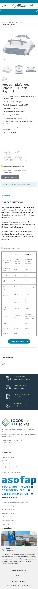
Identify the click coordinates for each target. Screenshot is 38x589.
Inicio (3, 22)
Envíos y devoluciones (8, 513)
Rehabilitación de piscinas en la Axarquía (14, 502)
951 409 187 (6, 460)
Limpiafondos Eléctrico (8, 24)
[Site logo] (19, 6)
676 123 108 (6, 464)
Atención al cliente (7, 457)
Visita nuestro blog (7, 506)
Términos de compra (8, 509)
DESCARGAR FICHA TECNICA (19, 341)
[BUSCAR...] (36, 12)
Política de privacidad (8, 517)
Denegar (19, 576)
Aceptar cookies (19, 570)
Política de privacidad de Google (10, 563)
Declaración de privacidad (23, 585)
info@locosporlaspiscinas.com (12, 467)
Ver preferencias (19, 581)
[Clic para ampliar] (5, 59)
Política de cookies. (26, 561)
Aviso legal (5, 524)
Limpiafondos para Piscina (14, 22)
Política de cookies (11, 585)
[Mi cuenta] (36, 6)
